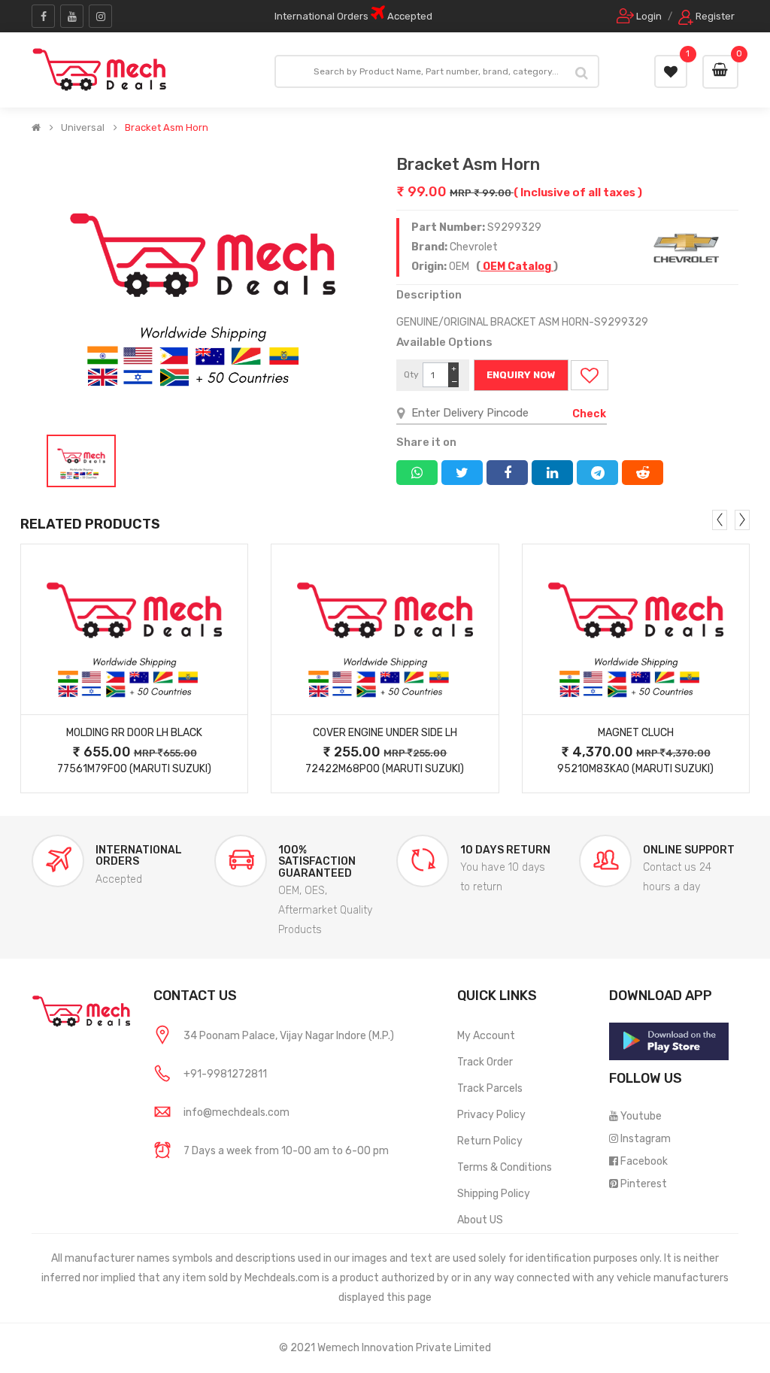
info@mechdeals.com (236, 1112)
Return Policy (490, 1141)
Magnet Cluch (636, 732)
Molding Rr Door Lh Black (134, 732)
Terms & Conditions (504, 1167)
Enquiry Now (521, 374)
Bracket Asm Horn (166, 128)
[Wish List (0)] (670, 71)
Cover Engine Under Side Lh (385, 732)
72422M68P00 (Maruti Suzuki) (384, 768)
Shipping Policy (493, 1193)
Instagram (645, 1138)
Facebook (644, 1161)
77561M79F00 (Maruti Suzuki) (134, 768)
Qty (411, 374)
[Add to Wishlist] (589, 375)
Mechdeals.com (282, 1277)
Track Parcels (490, 1088)
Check (589, 414)
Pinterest (643, 1184)
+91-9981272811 (225, 1074)
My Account (486, 1035)
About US (480, 1220)
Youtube (641, 1116)
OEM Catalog (516, 266)
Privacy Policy (491, 1114)
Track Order (485, 1062)
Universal (83, 128)
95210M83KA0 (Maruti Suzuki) (635, 768)
